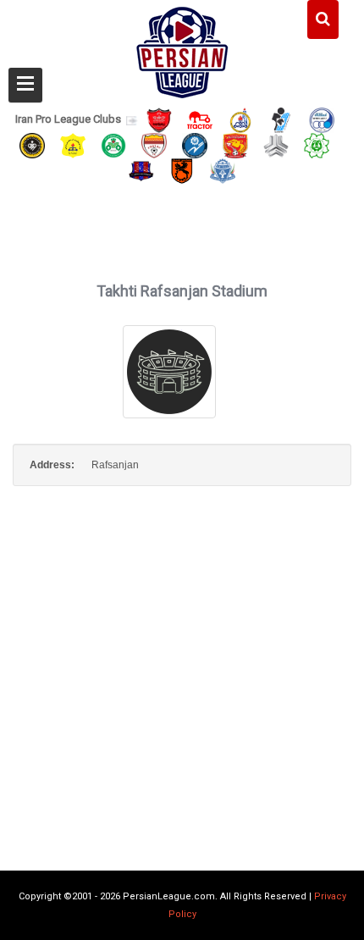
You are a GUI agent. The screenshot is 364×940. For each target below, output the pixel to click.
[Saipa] (276, 145)
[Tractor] (199, 119)
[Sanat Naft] (72, 144)
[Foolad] (154, 144)
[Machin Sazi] (316, 144)
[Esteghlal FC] (321, 119)
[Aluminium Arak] (222, 170)
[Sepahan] (32, 144)
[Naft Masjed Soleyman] (240, 119)
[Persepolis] (159, 119)
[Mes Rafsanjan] (182, 170)
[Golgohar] (194, 144)
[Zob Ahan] (113, 144)
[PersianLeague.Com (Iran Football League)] (182, 48)
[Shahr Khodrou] (235, 144)
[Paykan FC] (281, 119)
